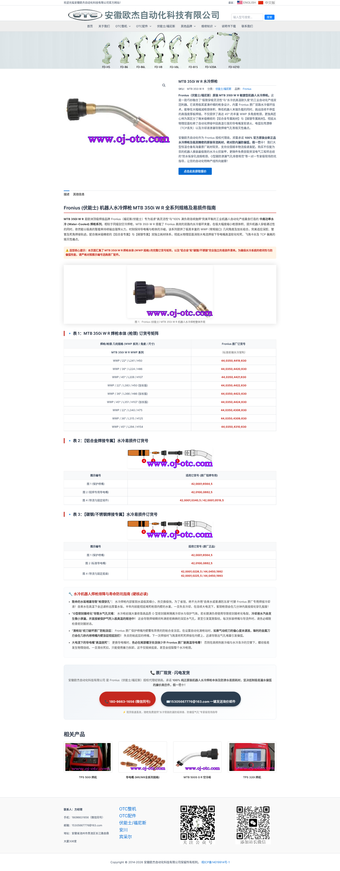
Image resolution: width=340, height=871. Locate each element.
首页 (90, 26)
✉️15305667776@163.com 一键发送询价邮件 (201, 701)
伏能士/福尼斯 (166, 26)
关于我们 (104, 26)
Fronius (247, 88)
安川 (123, 829)
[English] (246, 2)
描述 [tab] (66, 194)
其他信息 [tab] (78, 194)
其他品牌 (186, 26)
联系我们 (247, 26)
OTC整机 (121, 26)
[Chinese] (266, 2)
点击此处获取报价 (195, 171)
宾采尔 (125, 837)
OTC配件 (142, 26)
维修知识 (207, 26)
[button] (129, 26)
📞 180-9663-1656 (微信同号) (127, 701)
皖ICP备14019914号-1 (216, 862)
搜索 (269, 17)
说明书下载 (229, 26)
